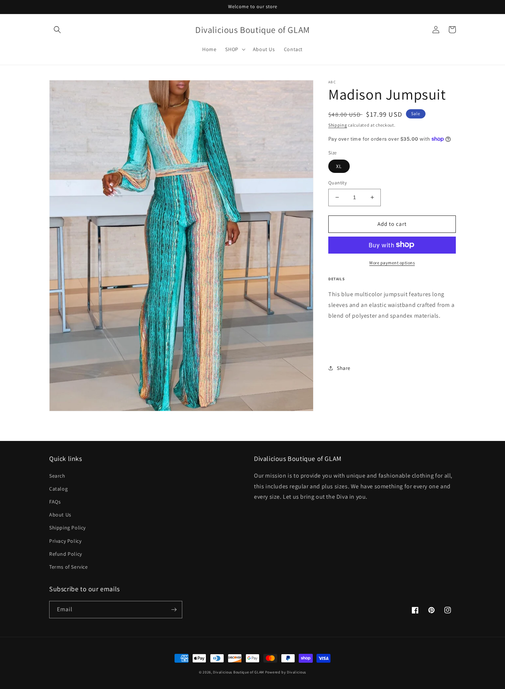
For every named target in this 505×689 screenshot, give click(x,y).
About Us (60, 514)
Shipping (337, 125)
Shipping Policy (67, 527)
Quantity (337, 183)
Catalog (58, 488)
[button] (57, 29)
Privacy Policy (65, 541)
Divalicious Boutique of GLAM (238, 672)
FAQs (55, 501)
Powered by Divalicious (285, 672)
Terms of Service (68, 566)
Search (57, 475)
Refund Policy (65, 554)
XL (339, 166)
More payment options (392, 262)
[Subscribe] (174, 609)
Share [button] (343, 367)
